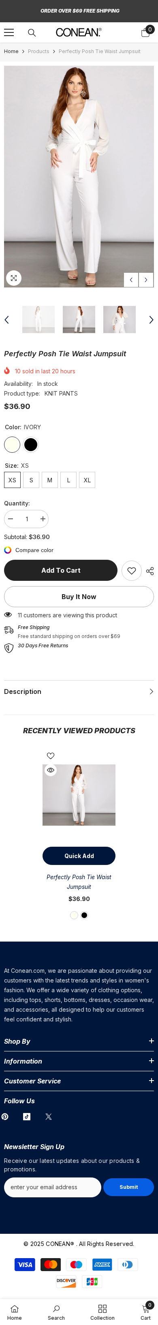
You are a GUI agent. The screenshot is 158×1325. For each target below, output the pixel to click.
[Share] (148, 571)
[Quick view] (51, 770)
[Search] (32, 33)
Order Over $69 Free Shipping (80, 11)
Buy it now (79, 597)
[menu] (9, 32)
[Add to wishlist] (51, 756)
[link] (132, 571)
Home (11, 51)
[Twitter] (49, 1117)
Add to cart (61, 570)
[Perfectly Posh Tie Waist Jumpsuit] (79, 795)
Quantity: (17, 503)
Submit (129, 1187)
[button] (131, 280)
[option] (79, 177)
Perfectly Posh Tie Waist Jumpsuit (79, 881)
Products (38, 51)
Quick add (79, 855)
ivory (74, 915)
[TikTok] (27, 1117)
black (84, 915)
